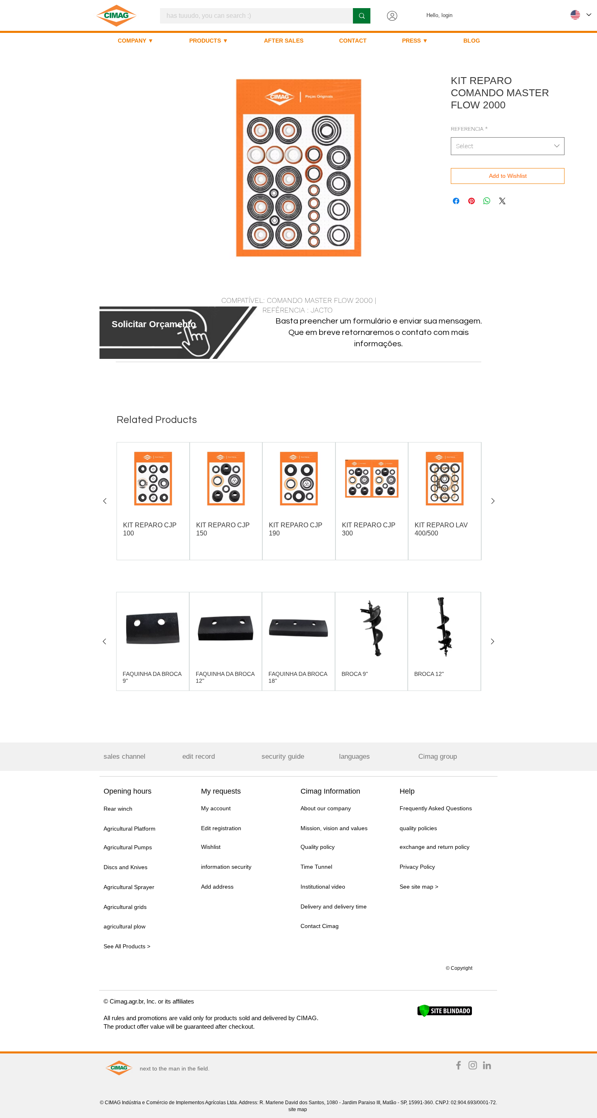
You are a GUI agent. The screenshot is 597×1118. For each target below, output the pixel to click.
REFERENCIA (469, 128)
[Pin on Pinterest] (471, 201)
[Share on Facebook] (456, 201)
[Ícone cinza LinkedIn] (487, 1065)
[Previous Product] (105, 501)
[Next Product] (493, 501)
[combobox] (508, 146)
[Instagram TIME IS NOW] (472, 1065)
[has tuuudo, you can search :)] (361, 16)
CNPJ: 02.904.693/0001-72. (466, 1102)
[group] (299, 501)
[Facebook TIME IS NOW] (458, 1065)
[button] (154, 324)
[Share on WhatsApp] (487, 201)
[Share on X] (502, 201)
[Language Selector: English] (581, 15)
